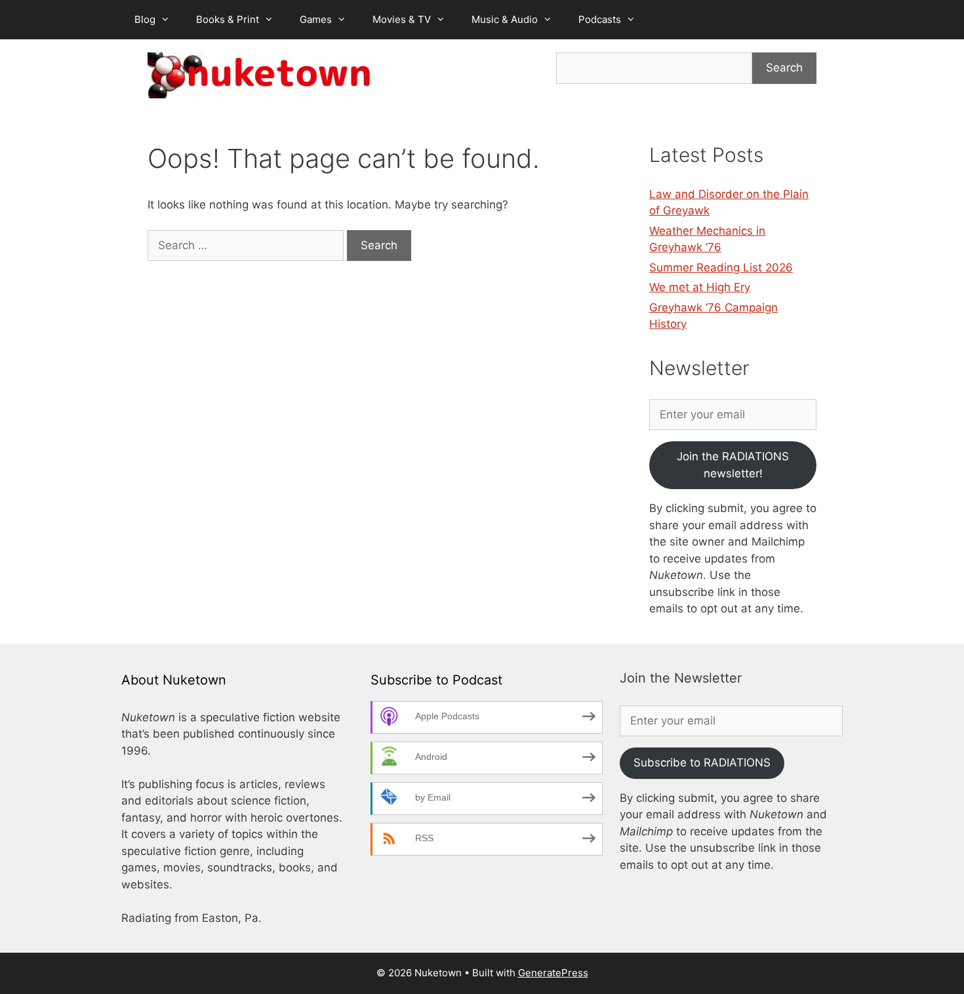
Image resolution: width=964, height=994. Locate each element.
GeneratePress (553, 972)
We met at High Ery (699, 287)
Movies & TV (401, 19)
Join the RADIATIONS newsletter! (733, 465)
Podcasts (599, 19)
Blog (144, 19)
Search (784, 67)
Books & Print (227, 19)
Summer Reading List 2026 (721, 267)
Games (316, 19)
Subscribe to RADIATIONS (702, 762)
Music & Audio (505, 19)
